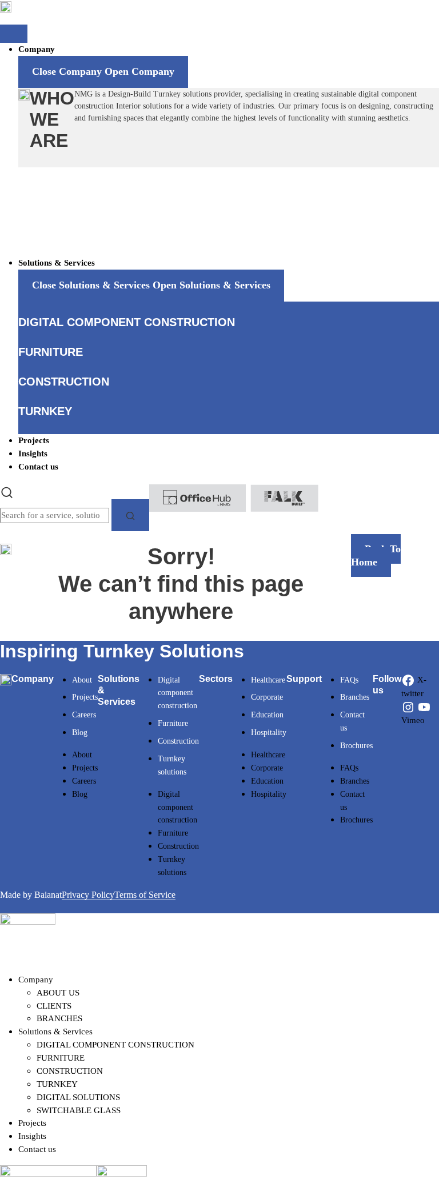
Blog (79, 732)
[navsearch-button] (7, 491)
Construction (178, 741)
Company (35, 979)
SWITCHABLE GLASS (79, 1110)
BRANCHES (59, 1018)
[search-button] (130, 515)
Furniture (173, 723)
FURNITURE (61, 1057)
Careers (84, 715)
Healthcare (268, 680)
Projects (85, 697)
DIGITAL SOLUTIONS (78, 1097)
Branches (354, 697)
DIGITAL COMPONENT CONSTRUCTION (115, 1044)
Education (267, 715)
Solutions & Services (55, 1031)
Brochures (356, 745)
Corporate (267, 697)
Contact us (37, 1149)
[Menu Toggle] (13, 34)
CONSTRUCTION (70, 1070)
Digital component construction (177, 693)
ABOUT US (58, 992)
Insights (32, 1136)
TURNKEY (57, 1084)
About (82, 680)
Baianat (48, 895)
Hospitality (268, 732)
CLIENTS (54, 1005)
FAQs (349, 680)
